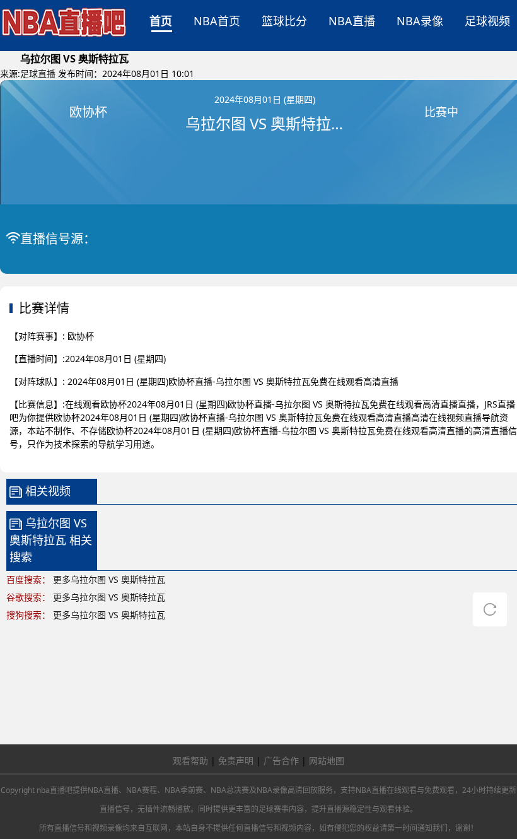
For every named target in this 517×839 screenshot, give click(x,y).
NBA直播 (351, 20)
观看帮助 (190, 760)
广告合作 (281, 760)
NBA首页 (217, 20)
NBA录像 (420, 20)
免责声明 (235, 760)
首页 (160, 20)
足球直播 (37, 73)
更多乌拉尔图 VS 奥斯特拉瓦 (109, 579)
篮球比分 (284, 20)
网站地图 (326, 760)
